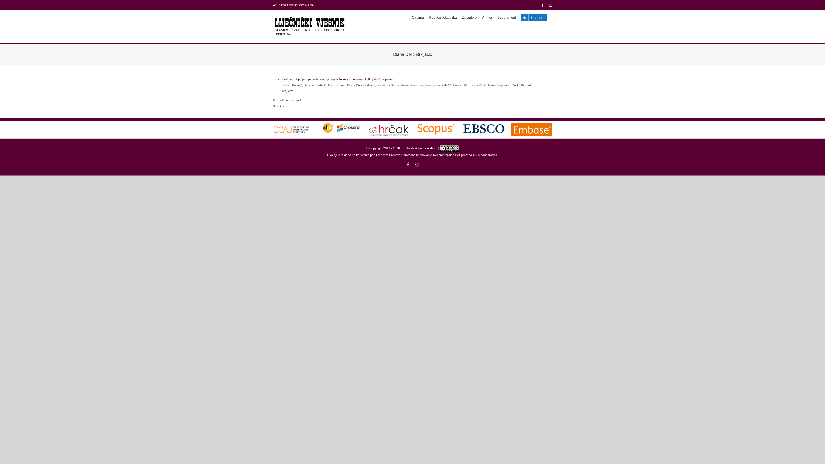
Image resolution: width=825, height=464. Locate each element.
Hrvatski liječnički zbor (421, 148)
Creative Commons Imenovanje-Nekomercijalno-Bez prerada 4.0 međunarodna (443, 155)
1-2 (283, 91)
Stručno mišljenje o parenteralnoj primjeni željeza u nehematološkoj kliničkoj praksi (337, 79)
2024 (291, 91)
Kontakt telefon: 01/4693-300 (296, 4)
